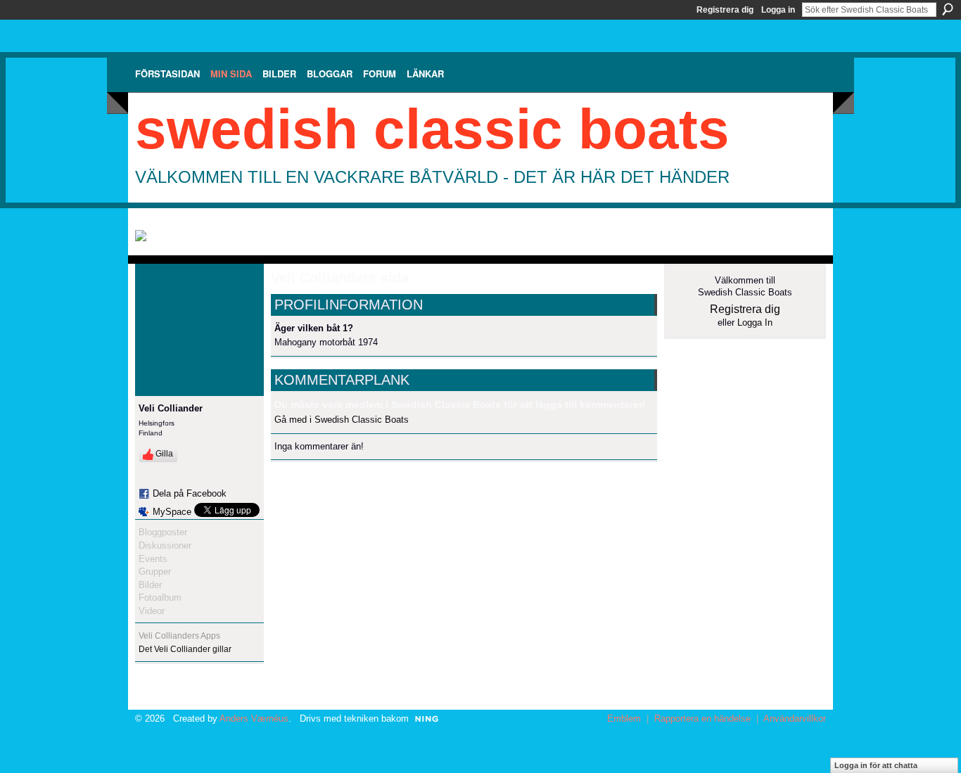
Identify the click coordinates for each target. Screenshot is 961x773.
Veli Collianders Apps (179, 636)
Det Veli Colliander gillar (185, 649)
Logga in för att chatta (875, 765)
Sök (947, 9)
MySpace (172, 511)
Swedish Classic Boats (432, 129)
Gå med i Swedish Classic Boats (341, 419)
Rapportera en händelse (702, 718)
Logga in (778, 10)
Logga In (754, 322)
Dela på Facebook (190, 493)
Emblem (624, 718)
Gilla (164, 454)
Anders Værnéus (253, 718)
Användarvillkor (794, 718)
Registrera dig (724, 10)
